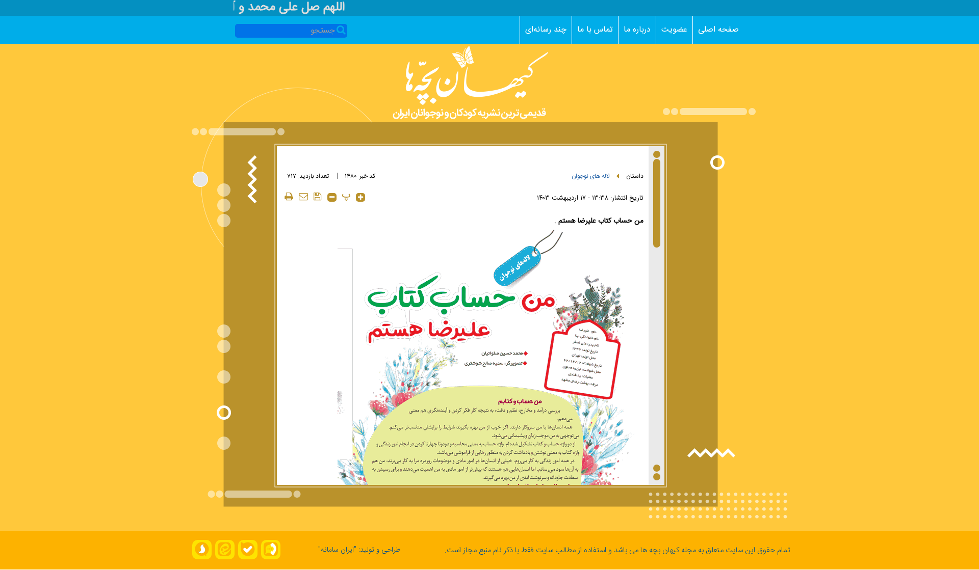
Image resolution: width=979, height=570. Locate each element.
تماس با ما (595, 30)
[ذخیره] (317, 196)
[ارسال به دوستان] (303, 196)
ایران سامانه (337, 550)
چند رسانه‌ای (545, 30)
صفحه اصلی (718, 30)
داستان (634, 176)
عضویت (674, 30)
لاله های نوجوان (591, 176)
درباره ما (637, 30)
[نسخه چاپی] (289, 196)
